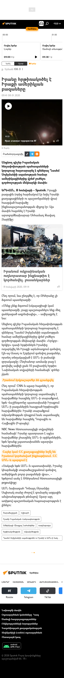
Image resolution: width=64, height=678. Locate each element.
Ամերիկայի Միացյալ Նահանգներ (18, 525)
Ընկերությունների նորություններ (20, 623)
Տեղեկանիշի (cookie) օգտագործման (22, 632)
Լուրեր (7, 49)
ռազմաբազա (44, 525)
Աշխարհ (25, 512)
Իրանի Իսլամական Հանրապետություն (21, 519)
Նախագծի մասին (11, 610)
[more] (58, 286)
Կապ (36, 614)
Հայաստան (18, 582)
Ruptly (6, 148)
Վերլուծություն (48, 582)
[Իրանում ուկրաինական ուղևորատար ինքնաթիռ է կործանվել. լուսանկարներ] (32, 246)
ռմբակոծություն (31, 531)
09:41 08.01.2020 (11, 95)
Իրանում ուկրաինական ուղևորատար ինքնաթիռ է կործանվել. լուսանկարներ (27, 275)
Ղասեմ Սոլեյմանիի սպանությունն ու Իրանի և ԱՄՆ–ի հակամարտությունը (32, 538)
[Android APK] (11, 646)
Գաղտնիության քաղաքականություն (22, 628)
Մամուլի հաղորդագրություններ (19, 619)
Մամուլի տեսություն (53, 49)
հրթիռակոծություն (11, 531)
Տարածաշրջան (10, 512)
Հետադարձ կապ (11, 637)
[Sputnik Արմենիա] (10, 24)
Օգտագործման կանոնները (17, 614)
